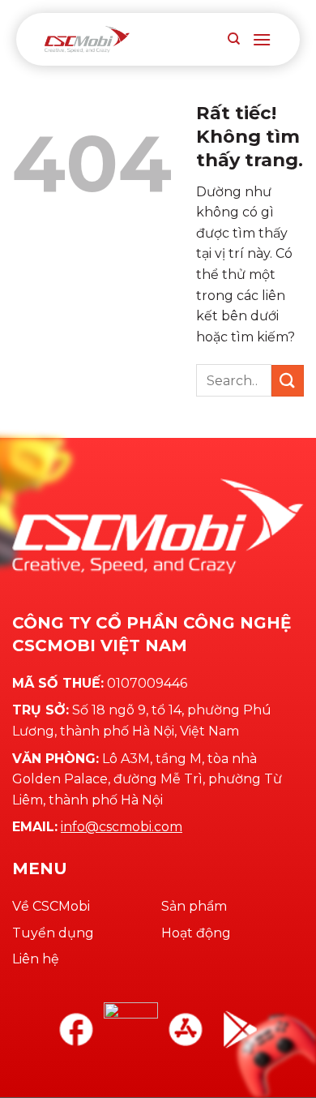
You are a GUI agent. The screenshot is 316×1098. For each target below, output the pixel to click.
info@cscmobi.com (121, 826)
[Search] (234, 39)
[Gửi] (287, 381)
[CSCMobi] (87, 39)
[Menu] (261, 39)
